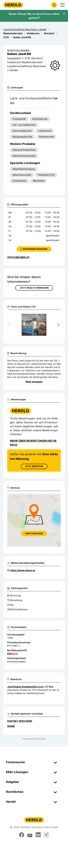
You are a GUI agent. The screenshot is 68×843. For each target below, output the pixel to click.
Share (11, 726)
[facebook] (21, 835)
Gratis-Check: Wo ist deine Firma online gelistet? (34, 15)
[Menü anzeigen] (62, 5)
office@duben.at (18, 257)
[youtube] (29, 835)
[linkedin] (38, 835)
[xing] (46, 835)
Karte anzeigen (34, 533)
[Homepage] (13, 5)
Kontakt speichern (19, 721)
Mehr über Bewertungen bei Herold (33, 442)
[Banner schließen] (64, 14)
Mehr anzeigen (34, 381)
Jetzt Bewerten (34, 466)
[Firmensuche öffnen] (54, 5)
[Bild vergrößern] (52, 316)
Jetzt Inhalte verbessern (34, 288)
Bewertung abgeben (18, 50)
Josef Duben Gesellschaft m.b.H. (25, 686)
